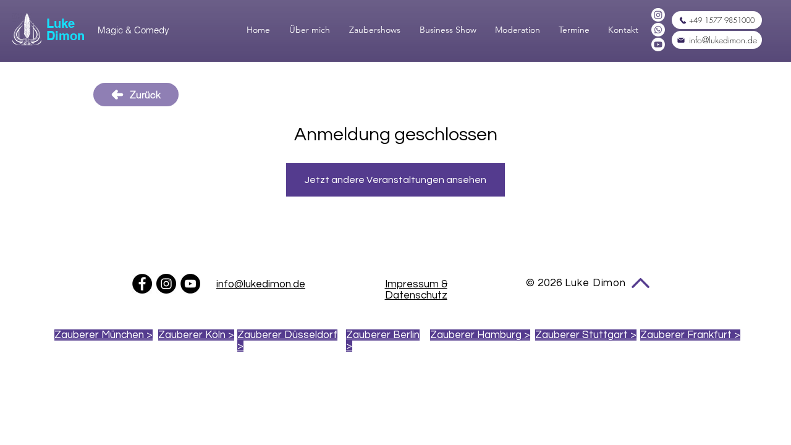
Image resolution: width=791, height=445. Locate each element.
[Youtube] (658, 44)
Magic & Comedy (133, 30)
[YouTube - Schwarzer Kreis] (190, 284)
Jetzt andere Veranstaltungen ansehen (395, 180)
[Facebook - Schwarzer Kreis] (142, 284)
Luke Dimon (65, 29)
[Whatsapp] (658, 29)
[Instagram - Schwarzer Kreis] (166, 284)
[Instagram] (658, 15)
